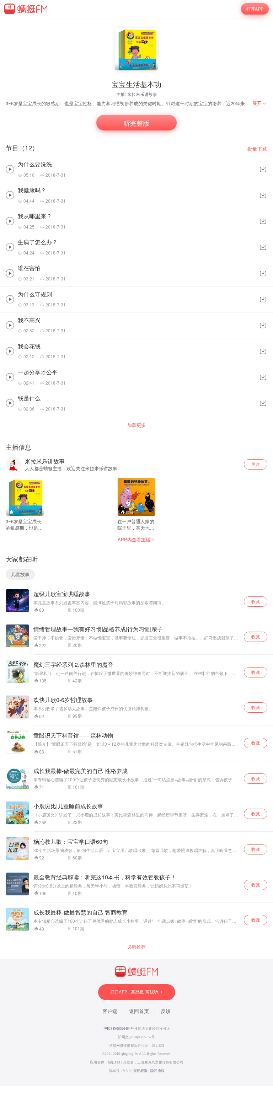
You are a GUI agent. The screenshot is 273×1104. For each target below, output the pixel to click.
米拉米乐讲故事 (142, 94)
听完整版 (136, 123)
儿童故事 (20, 574)
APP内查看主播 (134, 539)
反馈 (166, 1011)
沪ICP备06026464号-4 (120, 1028)
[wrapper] (136, 552)
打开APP (255, 9)
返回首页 (139, 1011)
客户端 (109, 1011)
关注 (255, 464)
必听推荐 (136, 947)
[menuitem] (259, 103)
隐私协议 (157, 1071)
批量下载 (257, 148)
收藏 (255, 601)
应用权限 (140, 1071)
